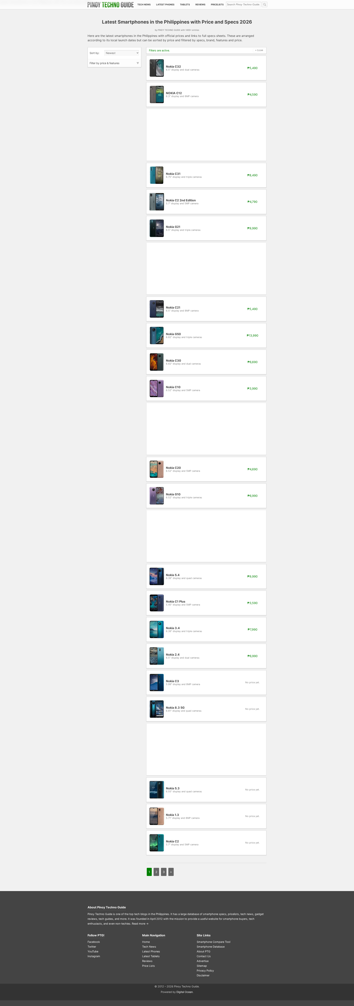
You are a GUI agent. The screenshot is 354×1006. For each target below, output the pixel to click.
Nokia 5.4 (184, 576)
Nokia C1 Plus (183, 603)
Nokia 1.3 (182, 816)
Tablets (185, 4)
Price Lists (148, 965)
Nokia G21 (183, 228)
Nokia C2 (182, 842)
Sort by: (94, 53)
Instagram (94, 956)
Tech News (144, 4)
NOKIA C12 (182, 94)
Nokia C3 (183, 682)
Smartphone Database (211, 946)
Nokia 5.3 (184, 789)
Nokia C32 (182, 68)
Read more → (140, 923)
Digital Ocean (184, 991)
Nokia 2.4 (182, 656)
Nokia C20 (183, 469)
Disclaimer (203, 975)
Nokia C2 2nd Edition (182, 201)
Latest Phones (165, 4)
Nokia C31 (184, 175)
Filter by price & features (104, 63)
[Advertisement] (206, 135)
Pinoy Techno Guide (111, 907)
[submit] (264, 4)
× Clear (259, 50)
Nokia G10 (184, 495)
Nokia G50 (184, 335)
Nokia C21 (182, 309)
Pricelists (217, 4)
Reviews (200, 4)
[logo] (111, 4)
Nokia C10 (183, 388)
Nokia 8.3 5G (184, 709)
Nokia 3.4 (184, 629)
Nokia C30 (183, 362)
